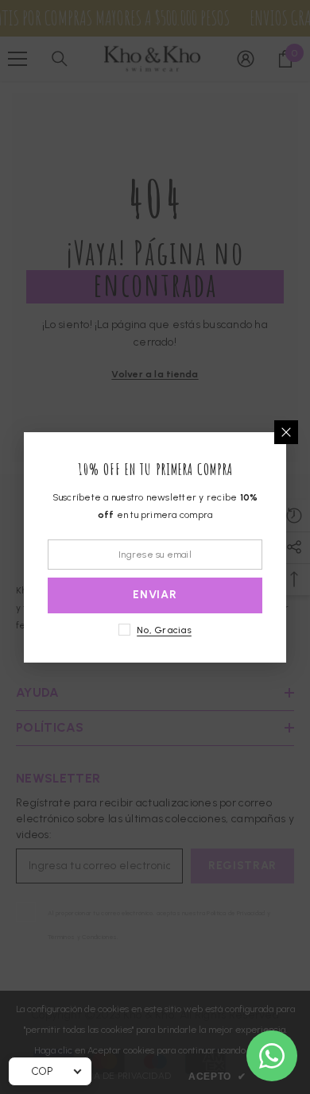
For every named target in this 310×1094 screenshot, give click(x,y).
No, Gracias (164, 630)
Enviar (154, 594)
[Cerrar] (286, 432)
